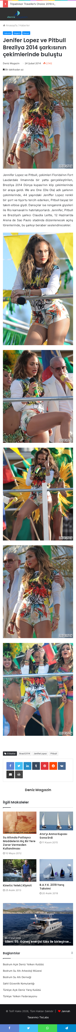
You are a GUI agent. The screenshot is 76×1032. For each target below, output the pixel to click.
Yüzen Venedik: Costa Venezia (45, 941)
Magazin (17, 33)
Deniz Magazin (11, 63)
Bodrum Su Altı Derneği (17, 977)
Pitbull (53, 753)
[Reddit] (53, 766)
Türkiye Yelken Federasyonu (20, 996)
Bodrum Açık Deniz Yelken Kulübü (23, 964)
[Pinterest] (45, 766)
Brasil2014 (24, 753)
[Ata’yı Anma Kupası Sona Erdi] (56, 821)
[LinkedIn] (27, 766)
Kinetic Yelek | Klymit (17, 885)
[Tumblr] (36, 766)
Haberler (24, 25)
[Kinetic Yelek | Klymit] (19, 870)
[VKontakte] (62, 766)
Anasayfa (11, 25)
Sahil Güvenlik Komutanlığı (18, 983)
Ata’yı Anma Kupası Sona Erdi (53, 836)
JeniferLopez (40, 753)
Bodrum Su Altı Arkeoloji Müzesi (22, 970)
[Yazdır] (19, 774)
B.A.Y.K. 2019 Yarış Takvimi (52, 886)
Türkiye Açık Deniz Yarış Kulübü (22, 989)
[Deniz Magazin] (16, 14)
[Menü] (71, 14)
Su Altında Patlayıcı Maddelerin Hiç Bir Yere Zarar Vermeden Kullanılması (19, 843)
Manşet (26, 33)
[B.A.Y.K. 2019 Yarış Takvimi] (56, 870)
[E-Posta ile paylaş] (10, 774)
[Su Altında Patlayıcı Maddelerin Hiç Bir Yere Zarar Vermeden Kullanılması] (19, 823)
